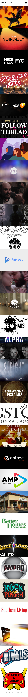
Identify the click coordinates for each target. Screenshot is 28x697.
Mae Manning (7, 3)
